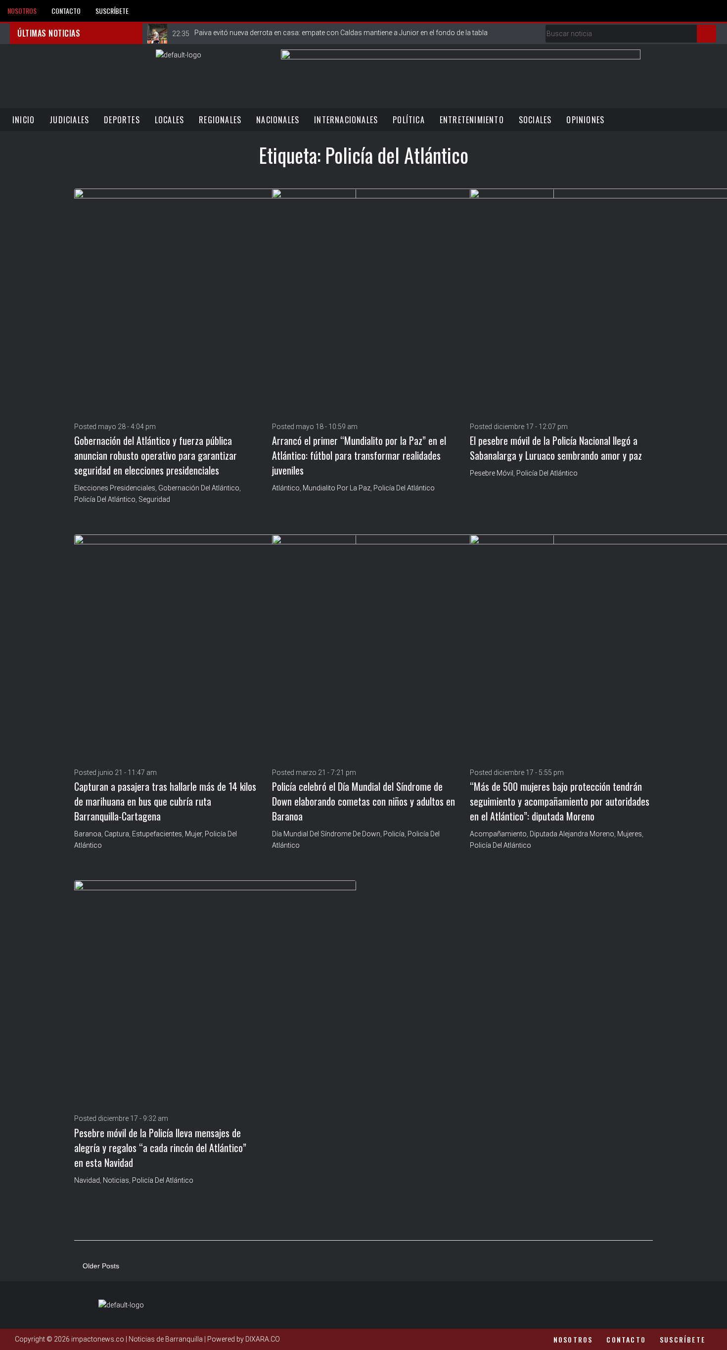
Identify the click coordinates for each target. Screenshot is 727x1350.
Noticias (116, 1180)
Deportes (122, 120)
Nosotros (22, 10)
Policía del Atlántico (105, 499)
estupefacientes (157, 834)
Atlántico (286, 488)
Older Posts (96, 1266)
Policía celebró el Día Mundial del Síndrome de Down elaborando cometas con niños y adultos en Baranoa (363, 801)
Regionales (220, 120)
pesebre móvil (491, 473)
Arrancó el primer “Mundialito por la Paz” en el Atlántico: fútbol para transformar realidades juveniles (359, 455)
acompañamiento (498, 834)
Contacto (66, 10)
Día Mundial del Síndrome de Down (326, 834)
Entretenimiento (472, 120)
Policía (394, 834)
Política (409, 120)
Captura (116, 834)
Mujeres (629, 834)
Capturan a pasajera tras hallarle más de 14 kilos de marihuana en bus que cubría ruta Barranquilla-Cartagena (165, 801)
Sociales (535, 120)
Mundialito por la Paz (336, 488)
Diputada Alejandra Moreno (572, 834)
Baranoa (87, 834)
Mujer (193, 834)
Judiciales (69, 120)
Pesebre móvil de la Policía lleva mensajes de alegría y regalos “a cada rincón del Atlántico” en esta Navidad (160, 1147)
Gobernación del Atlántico (198, 488)
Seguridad (154, 499)
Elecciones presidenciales (114, 488)
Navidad (87, 1180)
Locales (169, 120)
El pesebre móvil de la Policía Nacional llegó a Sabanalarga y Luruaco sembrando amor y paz (556, 448)
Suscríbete (112, 10)
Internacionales (346, 120)
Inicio (23, 120)
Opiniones (585, 120)
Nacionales (277, 120)
